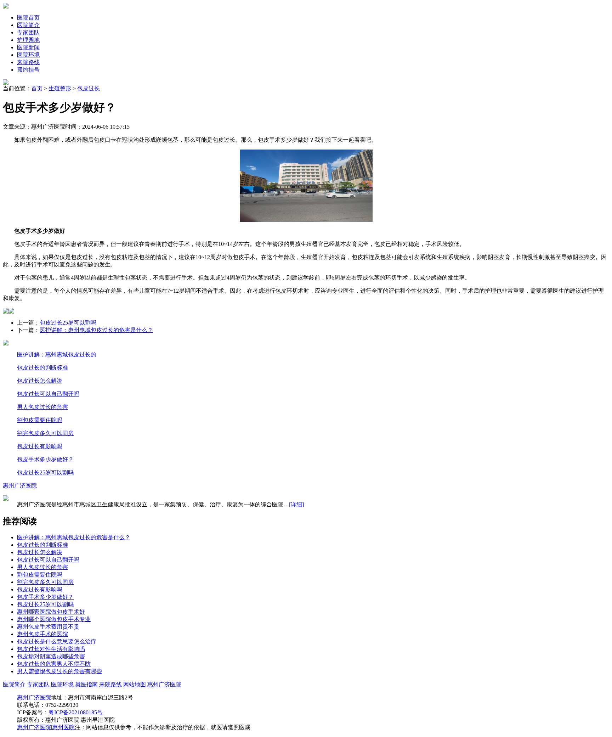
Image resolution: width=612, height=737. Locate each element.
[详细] (296, 504)
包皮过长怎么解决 (39, 381)
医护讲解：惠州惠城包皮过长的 (56, 354)
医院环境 (28, 55)
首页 (36, 88)
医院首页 (28, 18)
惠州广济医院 (20, 486)
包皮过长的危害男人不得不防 (54, 664)
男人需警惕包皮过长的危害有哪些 (59, 671)
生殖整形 (60, 88)
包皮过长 (88, 88)
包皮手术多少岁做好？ (45, 459)
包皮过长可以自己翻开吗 (48, 394)
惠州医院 (63, 727)
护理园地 (28, 40)
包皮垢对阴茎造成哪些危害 (51, 656)
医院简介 (28, 25)
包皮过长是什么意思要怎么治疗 (56, 641)
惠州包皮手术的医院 (42, 634)
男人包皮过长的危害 (42, 407)
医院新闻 (28, 47)
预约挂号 (28, 70)
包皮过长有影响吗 (39, 446)
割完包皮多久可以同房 (45, 433)
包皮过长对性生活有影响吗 (51, 649)
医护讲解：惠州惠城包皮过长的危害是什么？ (96, 330)
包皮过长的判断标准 (42, 368)
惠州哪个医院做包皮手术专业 (54, 619)
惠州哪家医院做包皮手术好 (51, 612)
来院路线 (28, 62)
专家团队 (28, 32)
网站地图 (134, 684)
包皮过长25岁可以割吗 (68, 323)
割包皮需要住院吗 (39, 420)
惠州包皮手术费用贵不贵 (48, 627)
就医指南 (86, 684)
